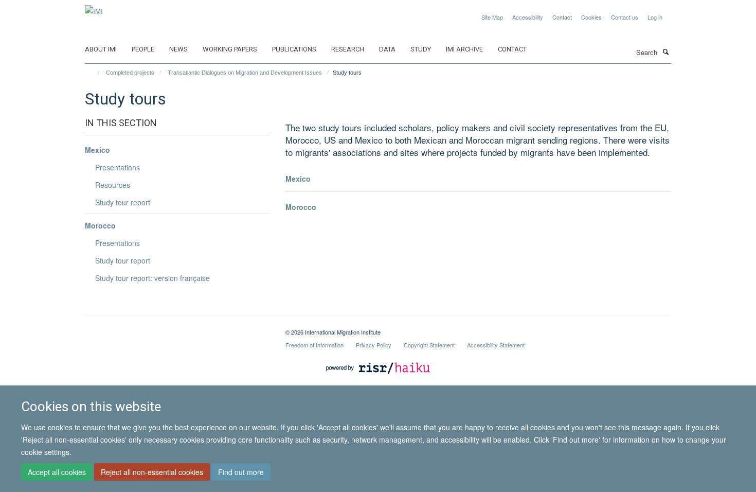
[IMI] (94, 7)
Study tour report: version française (152, 278)
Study (420, 49)
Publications (294, 49)
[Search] (665, 51)
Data (387, 49)
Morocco (300, 207)
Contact (562, 17)
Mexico (298, 178)
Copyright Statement (429, 345)
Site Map (492, 17)
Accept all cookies (57, 472)
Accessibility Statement (496, 345)
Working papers (230, 49)
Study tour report (122, 202)
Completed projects (130, 72)
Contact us (624, 17)
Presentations (117, 167)
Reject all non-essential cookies (152, 472)
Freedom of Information (314, 345)
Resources (112, 185)
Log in (654, 17)
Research (347, 49)
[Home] (94, 72)
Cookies (591, 17)
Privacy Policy (373, 345)
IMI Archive (464, 49)
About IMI (101, 49)
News (178, 49)
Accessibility (527, 17)
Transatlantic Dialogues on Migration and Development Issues (245, 72)
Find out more (241, 472)
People (143, 49)
